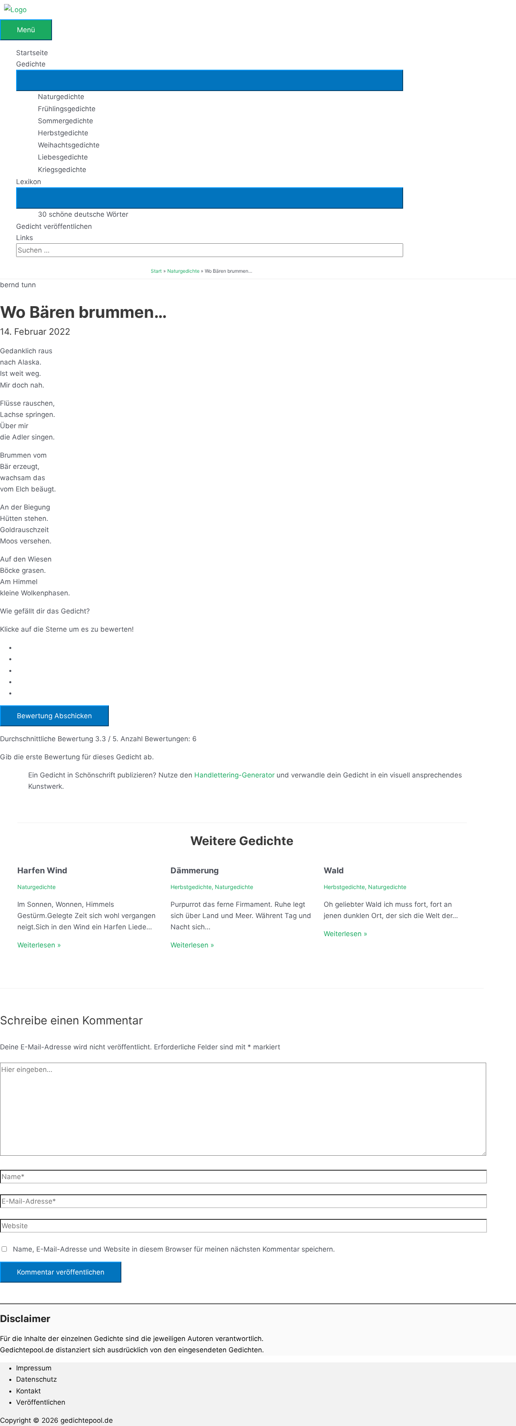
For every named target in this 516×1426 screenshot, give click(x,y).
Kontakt (28, 1391)
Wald (334, 870)
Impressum (34, 1368)
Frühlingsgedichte (67, 109)
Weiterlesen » (39, 945)
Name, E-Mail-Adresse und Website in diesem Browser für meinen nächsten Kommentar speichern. (174, 1249)
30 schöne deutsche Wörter (83, 214)
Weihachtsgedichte (69, 145)
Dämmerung (195, 870)
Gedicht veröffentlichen (54, 226)
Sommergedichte (65, 121)
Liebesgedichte (63, 157)
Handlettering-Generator (234, 775)
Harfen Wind (42, 870)
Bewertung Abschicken (54, 716)
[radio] (250, 647)
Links (24, 238)
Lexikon (28, 182)
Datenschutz (36, 1379)
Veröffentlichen (40, 1402)
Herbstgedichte (63, 133)
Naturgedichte (61, 97)
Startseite (32, 53)
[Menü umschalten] (209, 80)
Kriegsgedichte (62, 170)
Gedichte (31, 64)
